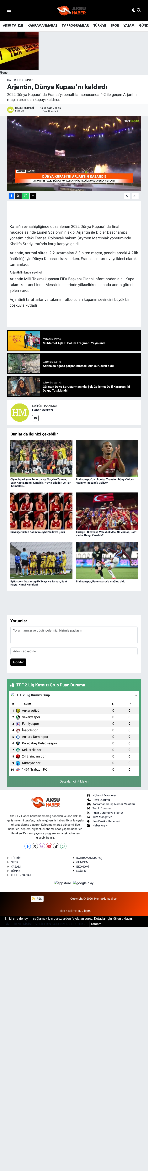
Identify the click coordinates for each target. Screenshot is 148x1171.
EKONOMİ (82, 866)
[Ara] (139, 10)
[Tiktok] (56, 846)
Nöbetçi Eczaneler (104, 795)
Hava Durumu (101, 800)
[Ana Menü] (9, 10)
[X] (35, 846)
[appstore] (63, 883)
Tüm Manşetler (102, 817)
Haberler (14, 79)
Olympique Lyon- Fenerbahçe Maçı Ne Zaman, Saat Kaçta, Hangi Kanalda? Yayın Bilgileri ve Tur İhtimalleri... (40, 482)
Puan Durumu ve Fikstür (107, 812)
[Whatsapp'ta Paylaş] (25, 196)
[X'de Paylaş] (18, 196)
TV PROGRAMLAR (75, 25)
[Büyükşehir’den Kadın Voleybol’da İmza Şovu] (41, 511)
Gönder (18, 662)
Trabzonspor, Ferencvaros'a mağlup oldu (100, 581)
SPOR (115, 25)
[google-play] (83, 883)
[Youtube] (49, 846)
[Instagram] (42, 846)
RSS (39, 898)
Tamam (96, 924)
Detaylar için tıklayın (74, 781)
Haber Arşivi (100, 825)
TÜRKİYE (99, 25)
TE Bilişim (84, 911)
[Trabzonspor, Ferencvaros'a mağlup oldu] (107, 560)
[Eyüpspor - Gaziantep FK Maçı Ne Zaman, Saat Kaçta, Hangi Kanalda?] (41, 560)
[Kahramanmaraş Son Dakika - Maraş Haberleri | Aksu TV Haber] (71, 10)
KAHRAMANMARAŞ (42, 25)
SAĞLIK (81, 871)
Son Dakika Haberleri (106, 821)
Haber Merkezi (42, 410)
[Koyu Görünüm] (133, 10)
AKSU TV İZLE (13, 25)
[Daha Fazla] (33, 196)
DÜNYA (15, 871)
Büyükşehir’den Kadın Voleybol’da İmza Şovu (37, 531)
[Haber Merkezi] (19, 412)
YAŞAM (129, 25)
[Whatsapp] (63, 846)
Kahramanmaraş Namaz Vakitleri (113, 804)
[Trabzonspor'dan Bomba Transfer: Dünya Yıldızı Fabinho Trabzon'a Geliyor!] (107, 458)
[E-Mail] (35, 418)
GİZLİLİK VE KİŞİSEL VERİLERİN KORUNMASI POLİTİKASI (46, 924)
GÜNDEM (82, 862)
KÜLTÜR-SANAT (21, 875)
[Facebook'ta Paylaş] (11, 196)
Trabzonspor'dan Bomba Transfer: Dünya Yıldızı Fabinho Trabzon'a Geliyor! (105, 481)
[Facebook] (27, 846)
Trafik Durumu (101, 808)
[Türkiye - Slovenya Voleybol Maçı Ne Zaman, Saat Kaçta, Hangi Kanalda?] (107, 511)
